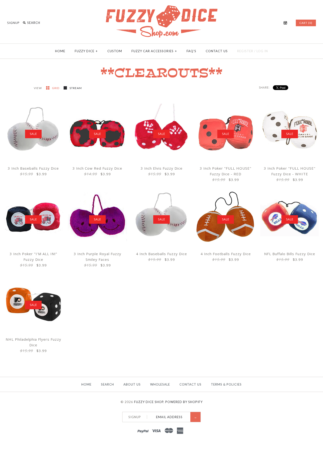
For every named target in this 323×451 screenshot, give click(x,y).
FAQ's (191, 51)
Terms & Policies (226, 384)
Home (60, 51)
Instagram (285, 23)
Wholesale (160, 384)
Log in (262, 51)
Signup (13, 23)
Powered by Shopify (184, 402)
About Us (132, 384)
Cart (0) (305, 23)
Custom (114, 51)
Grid (56, 88)
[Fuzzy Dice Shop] (161, 7)
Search (107, 384)
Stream (76, 88)
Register (245, 51)
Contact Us (217, 51)
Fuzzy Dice (86, 51)
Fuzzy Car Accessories (154, 51)
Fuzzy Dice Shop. (149, 402)
